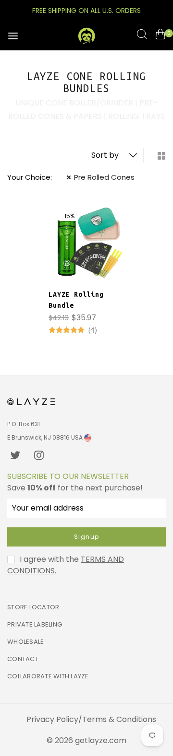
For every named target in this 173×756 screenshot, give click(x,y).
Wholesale (25, 641)
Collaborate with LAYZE (48, 676)
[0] (160, 36)
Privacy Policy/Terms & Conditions (91, 719)
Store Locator (33, 607)
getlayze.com (100, 740)
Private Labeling (34, 624)
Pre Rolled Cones (104, 177)
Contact (22, 658)
